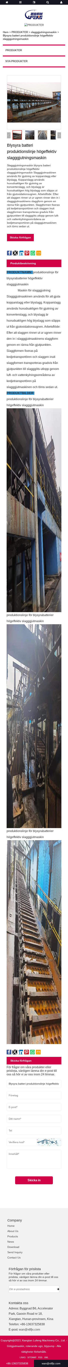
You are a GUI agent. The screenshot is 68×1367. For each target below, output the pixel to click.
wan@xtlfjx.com (29, 1329)
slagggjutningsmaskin (44, 32)
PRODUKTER (20, 32)
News (10, 1241)
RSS (40, 1357)
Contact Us (14, 1257)
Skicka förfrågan (20, 237)
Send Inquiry (14, 1252)
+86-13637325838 (17, 1363)
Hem (5, 32)
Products (12, 1236)
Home (11, 1225)
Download (13, 1246)
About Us (12, 1231)
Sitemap (31, 1357)
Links (23, 1357)
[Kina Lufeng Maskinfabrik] (34, 12)
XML (46, 1357)
